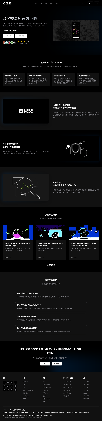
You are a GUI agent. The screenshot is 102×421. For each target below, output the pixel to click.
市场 (46, 3)
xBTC (24, 399)
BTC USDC (86, 381)
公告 (44, 402)
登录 (90, 3)
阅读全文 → (8, 257)
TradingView (26, 396)
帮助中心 (45, 396)
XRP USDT (86, 399)
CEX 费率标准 (47, 387)
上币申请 (45, 390)
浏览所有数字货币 (28, 390)
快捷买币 (25, 381)
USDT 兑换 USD (67, 387)
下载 (97, 3)
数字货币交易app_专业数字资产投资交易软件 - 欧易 (39, 415)
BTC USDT (86, 387)
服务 (41, 3)
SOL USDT (86, 396)
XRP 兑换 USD (67, 393)
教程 (51, 3)
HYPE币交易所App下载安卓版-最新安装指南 (46, 412)
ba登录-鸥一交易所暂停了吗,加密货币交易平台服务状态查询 (74, 412)
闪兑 (24, 384)
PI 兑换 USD (66, 396)
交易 (24, 387)
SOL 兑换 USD (67, 390)
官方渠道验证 (46, 399)
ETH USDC (86, 384)
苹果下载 (8, 36)
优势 (36, 3)
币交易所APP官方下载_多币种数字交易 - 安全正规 (21, 412)
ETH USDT (86, 390)
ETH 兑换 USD (67, 384)
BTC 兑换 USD (67, 381)
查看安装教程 (13, 30)
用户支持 (45, 393)
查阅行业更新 (51, 265)
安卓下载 (21, 36)
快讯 (56, 3)
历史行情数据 (46, 384)
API (44, 381)
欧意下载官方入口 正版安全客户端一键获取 (14, 415)
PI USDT (85, 393)
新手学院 (25, 393)
